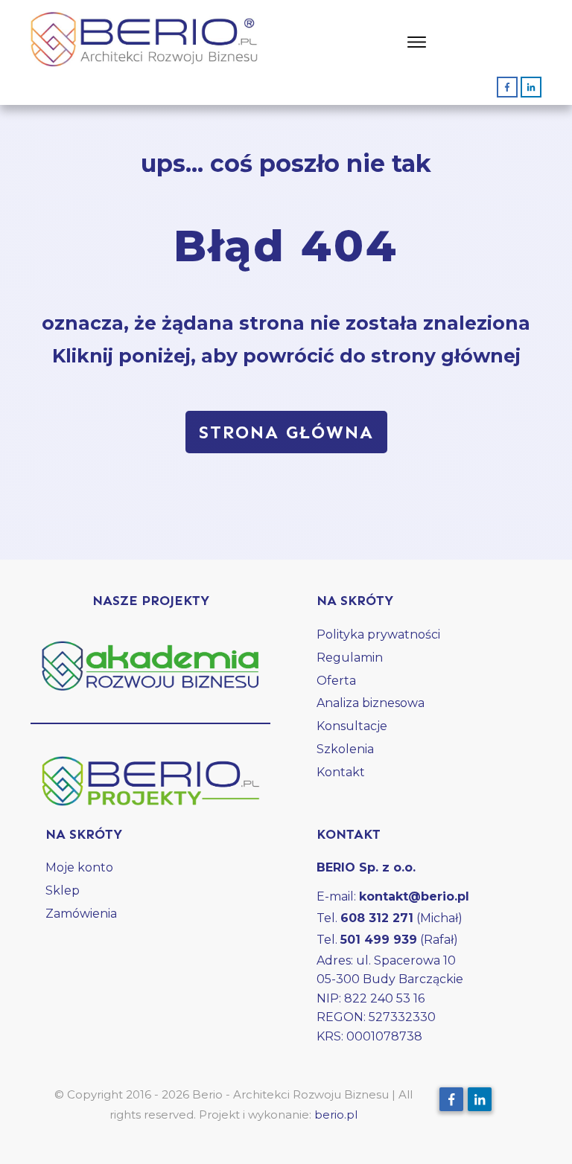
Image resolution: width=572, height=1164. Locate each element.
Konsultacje (352, 726)
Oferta (336, 681)
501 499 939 (378, 940)
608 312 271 (376, 918)
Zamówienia (81, 913)
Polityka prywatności (378, 634)
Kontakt (341, 772)
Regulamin (350, 657)
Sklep (62, 890)
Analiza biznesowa (371, 703)
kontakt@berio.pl (414, 896)
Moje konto (79, 867)
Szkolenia (345, 749)
